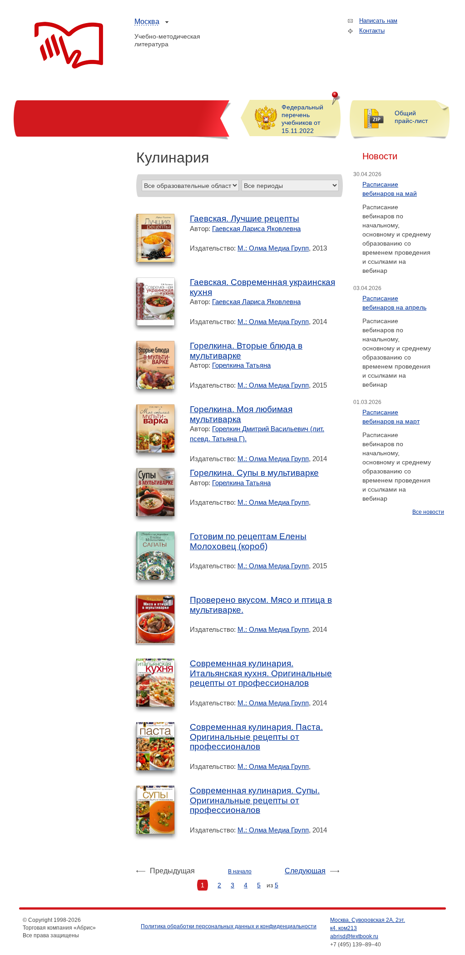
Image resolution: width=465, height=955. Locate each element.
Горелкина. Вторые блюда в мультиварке (246, 350)
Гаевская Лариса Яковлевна (256, 228)
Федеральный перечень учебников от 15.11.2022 (302, 118)
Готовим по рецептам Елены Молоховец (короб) (248, 541)
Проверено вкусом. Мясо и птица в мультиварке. (261, 605)
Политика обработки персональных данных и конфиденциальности (229, 926)
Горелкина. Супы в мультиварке (254, 473)
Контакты (372, 30)
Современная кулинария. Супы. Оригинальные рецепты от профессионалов (255, 800)
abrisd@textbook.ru (354, 936)
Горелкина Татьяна (241, 365)
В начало (240, 871)
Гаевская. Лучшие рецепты (244, 218)
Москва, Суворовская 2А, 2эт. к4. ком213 (367, 924)
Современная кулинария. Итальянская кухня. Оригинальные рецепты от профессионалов (261, 673)
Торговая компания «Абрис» (69, 45)
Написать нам (378, 20)
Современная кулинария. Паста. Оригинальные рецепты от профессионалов (256, 736)
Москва (146, 21)
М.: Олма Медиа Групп (273, 248)
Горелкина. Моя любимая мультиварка (241, 414)
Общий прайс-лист (411, 116)
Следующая (305, 871)
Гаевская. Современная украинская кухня (262, 287)
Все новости (428, 512)
